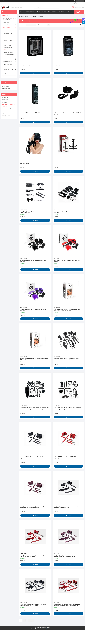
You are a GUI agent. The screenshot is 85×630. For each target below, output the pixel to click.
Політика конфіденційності (51, 628)
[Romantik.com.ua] (5, 7)
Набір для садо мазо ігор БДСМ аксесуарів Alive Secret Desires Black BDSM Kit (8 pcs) (34, 212)
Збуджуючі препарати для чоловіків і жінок (8, 19)
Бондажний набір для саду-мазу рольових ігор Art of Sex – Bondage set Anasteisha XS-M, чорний (67, 310)
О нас (3, 76)
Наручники (6, 42)
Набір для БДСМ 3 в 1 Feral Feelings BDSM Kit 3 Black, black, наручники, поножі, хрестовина (33, 457)
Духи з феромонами (7, 64)
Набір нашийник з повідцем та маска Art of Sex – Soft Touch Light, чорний (67, 113)
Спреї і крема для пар (7, 59)
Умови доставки (52, 11)
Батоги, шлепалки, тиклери (8, 30)
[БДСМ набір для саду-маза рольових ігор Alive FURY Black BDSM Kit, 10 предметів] (68, 192)
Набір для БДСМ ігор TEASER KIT (27, 64)
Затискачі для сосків (8, 35)
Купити (36, 72)
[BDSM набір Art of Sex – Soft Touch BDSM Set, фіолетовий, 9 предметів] (35, 291)
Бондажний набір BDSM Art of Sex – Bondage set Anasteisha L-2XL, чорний (34, 359)
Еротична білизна (6, 24)
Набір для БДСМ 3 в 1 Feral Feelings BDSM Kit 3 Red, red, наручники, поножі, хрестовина (66, 457)
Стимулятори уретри (8, 52)
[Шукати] (35, 7)
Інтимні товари (24, 16)
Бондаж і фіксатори (8, 47)
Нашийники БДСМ (8, 33)
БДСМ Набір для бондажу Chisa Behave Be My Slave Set (66, 161)
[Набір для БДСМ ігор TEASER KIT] (35, 46)
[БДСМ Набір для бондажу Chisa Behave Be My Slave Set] (68, 143)
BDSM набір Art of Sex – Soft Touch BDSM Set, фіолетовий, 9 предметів (33, 310)
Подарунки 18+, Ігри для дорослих (8, 70)
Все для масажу (6, 66)
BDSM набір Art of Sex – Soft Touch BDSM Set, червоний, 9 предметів (67, 261)
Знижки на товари (41, 11)
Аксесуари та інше (8, 40)
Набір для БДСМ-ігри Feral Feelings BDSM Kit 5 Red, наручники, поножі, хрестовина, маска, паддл (34, 556)
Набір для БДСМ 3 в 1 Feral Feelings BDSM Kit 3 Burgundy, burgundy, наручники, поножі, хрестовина (33, 506)
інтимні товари (30, 11)
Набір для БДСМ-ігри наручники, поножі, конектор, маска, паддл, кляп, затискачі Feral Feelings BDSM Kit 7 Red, (67, 605)
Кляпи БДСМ (6, 38)
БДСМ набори (7, 49)
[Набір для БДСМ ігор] (68, 46)
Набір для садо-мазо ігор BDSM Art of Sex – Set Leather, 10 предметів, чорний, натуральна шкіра (67, 359)
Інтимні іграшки (6, 22)
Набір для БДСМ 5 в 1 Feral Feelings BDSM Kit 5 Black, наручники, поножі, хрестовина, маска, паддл (68, 506)
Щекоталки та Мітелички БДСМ (9, 55)
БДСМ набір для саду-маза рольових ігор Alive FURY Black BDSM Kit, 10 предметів (68, 212)
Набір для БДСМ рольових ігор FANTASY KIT (30, 112)
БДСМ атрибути (32, 16)
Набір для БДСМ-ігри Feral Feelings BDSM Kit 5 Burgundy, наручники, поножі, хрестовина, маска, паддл (66, 556)
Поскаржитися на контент (41, 628)
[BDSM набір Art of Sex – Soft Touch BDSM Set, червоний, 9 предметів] (68, 241)
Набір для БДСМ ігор (58, 64)
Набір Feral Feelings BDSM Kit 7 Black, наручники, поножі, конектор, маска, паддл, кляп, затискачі (33, 605)
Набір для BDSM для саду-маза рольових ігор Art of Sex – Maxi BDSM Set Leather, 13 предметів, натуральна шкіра (34, 408)
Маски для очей (7, 45)
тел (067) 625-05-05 (64, 11)
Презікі (4, 73)
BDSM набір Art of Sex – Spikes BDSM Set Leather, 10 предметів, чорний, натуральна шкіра (68, 408)
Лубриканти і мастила (7, 61)
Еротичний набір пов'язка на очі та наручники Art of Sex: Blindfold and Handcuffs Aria (35, 162)
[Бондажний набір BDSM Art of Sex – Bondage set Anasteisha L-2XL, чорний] (35, 340)
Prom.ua (48, 627)
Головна (22, 11)
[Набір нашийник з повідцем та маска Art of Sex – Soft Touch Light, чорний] (68, 94)
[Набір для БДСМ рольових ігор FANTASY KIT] (35, 94)
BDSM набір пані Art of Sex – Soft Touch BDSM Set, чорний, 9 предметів (33, 261)
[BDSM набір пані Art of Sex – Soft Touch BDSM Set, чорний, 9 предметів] (35, 241)
